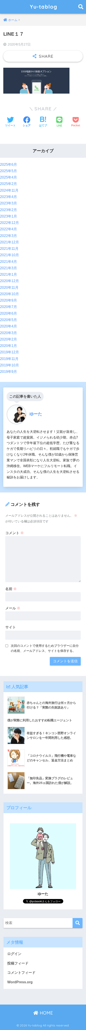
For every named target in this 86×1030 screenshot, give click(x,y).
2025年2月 (8, 184)
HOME (45, 1013)
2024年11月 (9, 190)
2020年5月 (8, 320)
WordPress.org (20, 982)
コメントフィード (21, 972)
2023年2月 (8, 210)
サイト (10, 627)
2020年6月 (8, 313)
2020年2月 (8, 339)
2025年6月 (8, 164)
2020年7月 (8, 307)
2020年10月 (9, 294)
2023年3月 (8, 203)
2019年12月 (9, 352)
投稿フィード (17, 963)
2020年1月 (8, 346)
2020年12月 (9, 281)
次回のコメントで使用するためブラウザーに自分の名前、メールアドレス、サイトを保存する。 (45, 648)
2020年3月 (8, 333)
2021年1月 (8, 274)
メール (12, 608)
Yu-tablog (43, 7)
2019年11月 (9, 359)
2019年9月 (8, 371)
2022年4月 (8, 229)
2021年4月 (8, 262)
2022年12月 (9, 223)
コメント (14, 533)
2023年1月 (8, 216)
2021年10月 (9, 255)
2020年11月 (9, 287)
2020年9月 (8, 300)
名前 (11, 589)
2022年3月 (8, 236)
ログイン (14, 954)
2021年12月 (9, 242)
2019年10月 (9, 365)
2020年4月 (8, 326)
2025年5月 (8, 171)
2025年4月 (8, 177)
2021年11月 (9, 248)
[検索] (77, 923)
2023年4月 (8, 197)
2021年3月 (8, 268)
